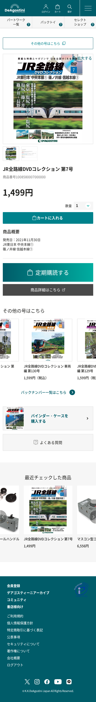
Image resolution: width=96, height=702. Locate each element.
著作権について (18, 650)
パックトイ (48, 22)
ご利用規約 (15, 616)
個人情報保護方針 (20, 623)
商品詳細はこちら (45, 289)
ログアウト (15, 664)
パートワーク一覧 (16, 21)
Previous (3, 517)
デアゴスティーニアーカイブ (28, 592)
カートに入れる (50, 217)
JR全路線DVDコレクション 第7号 (48, 538)
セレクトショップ (80, 21)
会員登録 (13, 585)
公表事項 (13, 636)
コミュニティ (17, 599)
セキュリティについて (23, 643)
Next (92, 517)
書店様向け (15, 606)
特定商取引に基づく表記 (25, 629)
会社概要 (13, 657)
